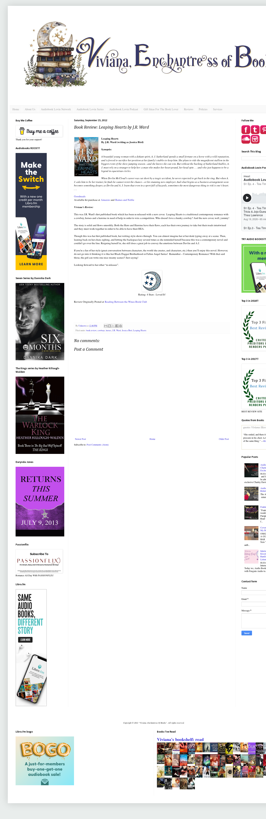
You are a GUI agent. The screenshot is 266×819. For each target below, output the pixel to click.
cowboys (101, 330)
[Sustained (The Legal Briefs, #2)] (184, 774)
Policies (203, 109)
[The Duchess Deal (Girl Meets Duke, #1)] (177, 786)
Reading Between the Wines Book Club (126, 301)
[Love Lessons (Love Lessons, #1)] (207, 751)
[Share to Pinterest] (120, 326)
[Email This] (106, 326)
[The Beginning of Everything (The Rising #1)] (230, 763)
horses (108, 330)
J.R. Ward (116, 330)
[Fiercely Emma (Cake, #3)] (192, 763)
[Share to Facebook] (117, 326)
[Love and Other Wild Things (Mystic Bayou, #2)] (162, 786)
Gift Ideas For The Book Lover (161, 109)
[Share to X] (113, 326)
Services (217, 109)
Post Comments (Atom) (98, 444)
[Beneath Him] (238, 751)
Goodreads (79, 196)
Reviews (188, 109)
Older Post (224, 438)
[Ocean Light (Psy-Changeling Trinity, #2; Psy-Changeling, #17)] (200, 751)
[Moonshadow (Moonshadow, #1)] (169, 774)
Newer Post (80, 438)
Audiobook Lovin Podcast (123, 109)
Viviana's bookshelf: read (180, 739)
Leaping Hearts (139, 330)
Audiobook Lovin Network (56, 109)
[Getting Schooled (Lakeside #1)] (162, 763)
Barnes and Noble (124, 200)
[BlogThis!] (109, 326)
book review (91, 330)
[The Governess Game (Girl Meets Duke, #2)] (245, 751)
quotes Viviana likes (254, 427)
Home (15, 109)
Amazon (105, 200)
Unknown (82, 325)
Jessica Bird (127, 330)
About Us (30, 109)
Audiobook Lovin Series (90, 109)
